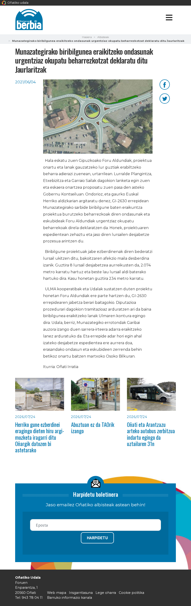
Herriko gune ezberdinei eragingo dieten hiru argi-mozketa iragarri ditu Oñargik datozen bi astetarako (39, 437)
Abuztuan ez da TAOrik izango (92, 428)
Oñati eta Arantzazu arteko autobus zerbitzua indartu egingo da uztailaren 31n (151, 434)
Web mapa (56, 593)
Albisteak (103, 37)
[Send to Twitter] (165, 98)
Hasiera (87, 37)
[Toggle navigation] (169, 18)
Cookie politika (131, 593)
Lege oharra (106, 593)
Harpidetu (97, 537)
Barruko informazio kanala (69, 597)
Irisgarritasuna (81, 593)
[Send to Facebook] (165, 84)
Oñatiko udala (17, 2)
